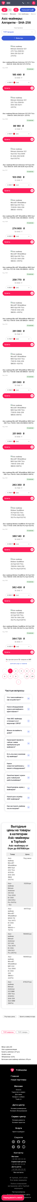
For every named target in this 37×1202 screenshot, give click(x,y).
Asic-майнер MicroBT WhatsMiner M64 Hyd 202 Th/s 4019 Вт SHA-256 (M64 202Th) (12, 869)
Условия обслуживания (18, 1111)
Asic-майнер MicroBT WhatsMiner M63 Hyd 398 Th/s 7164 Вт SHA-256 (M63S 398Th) (18, 473)
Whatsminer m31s (8, 1057)
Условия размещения (18, 1108)
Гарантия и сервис (18, 1092)
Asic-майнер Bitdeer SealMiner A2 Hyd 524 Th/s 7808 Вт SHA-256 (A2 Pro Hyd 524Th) (18, 576)
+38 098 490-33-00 (18, 1169)
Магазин (13, 14)
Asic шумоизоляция (9, 1049)
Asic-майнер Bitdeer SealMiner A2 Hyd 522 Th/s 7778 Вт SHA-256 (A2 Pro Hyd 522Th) (18, 525)
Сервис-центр (18, 1116)
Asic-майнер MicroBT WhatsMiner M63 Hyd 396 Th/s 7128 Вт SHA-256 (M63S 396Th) (18, 422)
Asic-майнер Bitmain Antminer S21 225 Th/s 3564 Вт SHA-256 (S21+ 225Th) (18, 114)
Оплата (18, 1090)
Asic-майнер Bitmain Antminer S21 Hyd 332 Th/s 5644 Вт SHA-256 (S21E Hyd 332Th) (18, 166)
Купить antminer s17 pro (11, 1052)
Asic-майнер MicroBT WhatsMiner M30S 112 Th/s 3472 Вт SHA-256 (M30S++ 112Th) (12, 919)
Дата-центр (18, 1105)
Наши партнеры (18, 1080)
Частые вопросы (18, 1192)
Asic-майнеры (23, 14)
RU (28, 3)
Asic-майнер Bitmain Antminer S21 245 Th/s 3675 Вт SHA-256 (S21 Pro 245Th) (12, 943)
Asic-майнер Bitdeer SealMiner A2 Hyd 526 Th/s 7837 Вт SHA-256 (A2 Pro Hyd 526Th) (18, 627)
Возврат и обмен (18, 1097)
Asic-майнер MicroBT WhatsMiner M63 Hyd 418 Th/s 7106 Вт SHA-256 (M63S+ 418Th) (18, 319)
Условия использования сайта (18, 1195)
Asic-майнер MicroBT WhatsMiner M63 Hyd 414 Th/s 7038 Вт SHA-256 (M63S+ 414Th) (18, 217)
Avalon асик (6, 1054)
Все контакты (18, 1172)
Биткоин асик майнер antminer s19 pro (16, 1059)
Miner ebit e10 (7, 1047)
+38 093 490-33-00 (18, 1159)
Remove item (32, 32)
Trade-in (18, 1099)
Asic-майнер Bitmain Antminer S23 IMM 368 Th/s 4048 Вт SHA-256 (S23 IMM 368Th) (11, 992)
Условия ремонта (18, 1120)
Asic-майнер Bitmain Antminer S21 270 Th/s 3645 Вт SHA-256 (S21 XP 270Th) (18, 63)
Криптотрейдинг (19, 1131)
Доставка (18, 1094)
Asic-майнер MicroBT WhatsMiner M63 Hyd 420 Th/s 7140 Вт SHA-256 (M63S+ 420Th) (18, 371)
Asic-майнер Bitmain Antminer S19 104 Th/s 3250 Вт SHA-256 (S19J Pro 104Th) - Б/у (12, 894)
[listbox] (18, 32)
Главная (5, 14)
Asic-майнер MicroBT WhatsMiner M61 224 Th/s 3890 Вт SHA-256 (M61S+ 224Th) (12, 967)
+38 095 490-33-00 (18, 1164)
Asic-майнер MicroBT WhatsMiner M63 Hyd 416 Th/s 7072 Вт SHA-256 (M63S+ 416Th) (18, 268)
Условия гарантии (18, 1122)
